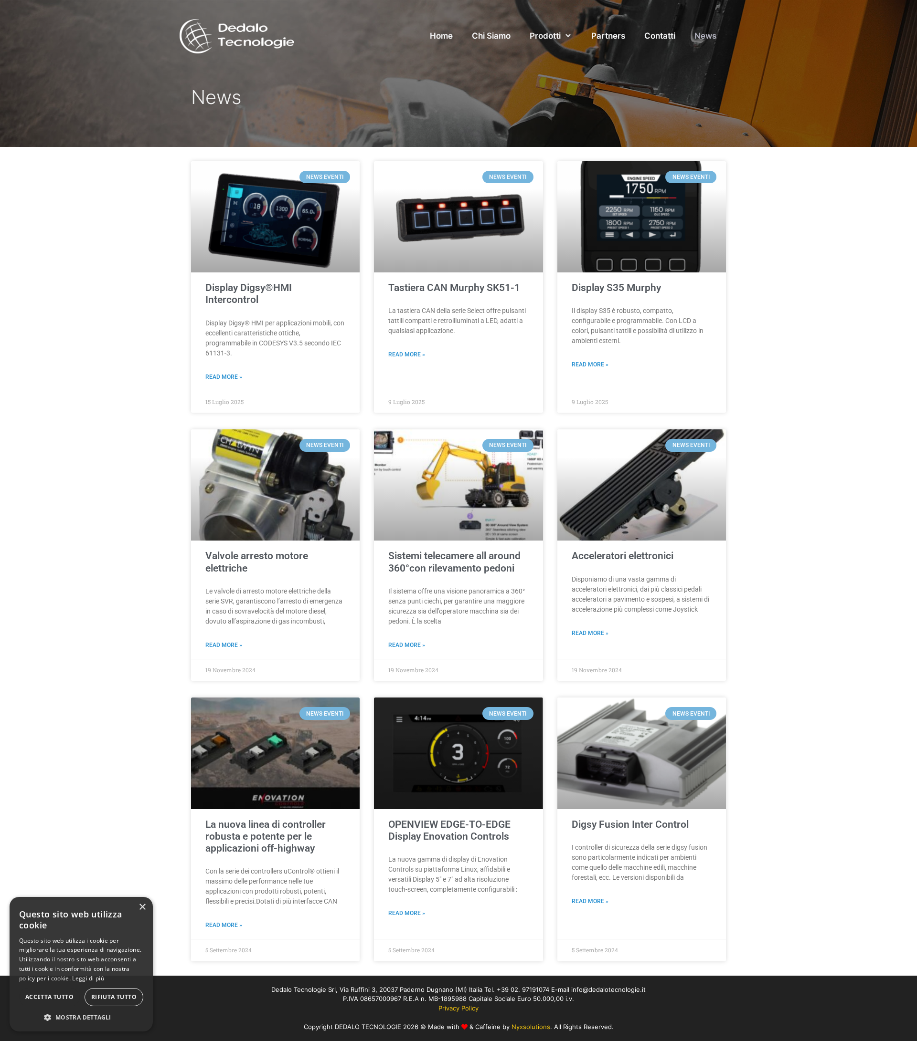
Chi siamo (491, 36)
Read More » (223, 377)
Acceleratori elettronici (622, 556)
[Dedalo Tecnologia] (237, 36)
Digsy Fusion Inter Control (630, 824)
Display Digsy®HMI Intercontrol (248, 293)
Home (441, 36)
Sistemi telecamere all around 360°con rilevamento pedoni (454, 561)
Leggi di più (88, 978)
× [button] (142, 907)
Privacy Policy (458, 1008)
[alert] (81, 964)
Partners (608, 36)
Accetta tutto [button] (49, 997)
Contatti (659, 36)
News (705, 36)
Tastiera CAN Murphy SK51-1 (454, 287)
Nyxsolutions (531, 1027)
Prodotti (545, 36)
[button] (81, 1017)
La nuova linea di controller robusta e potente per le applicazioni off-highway (265, 836)
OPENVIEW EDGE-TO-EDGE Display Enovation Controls (449, 830)
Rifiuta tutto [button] (114, 997)
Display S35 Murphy (616, 287)
